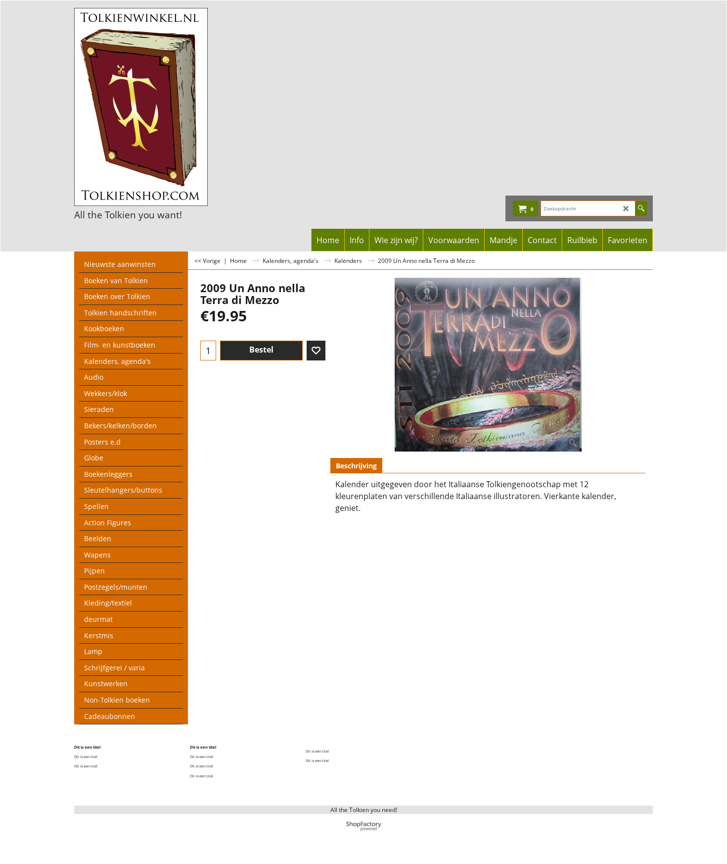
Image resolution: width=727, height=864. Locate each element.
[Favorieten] (316, 350)
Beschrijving (356, 465)
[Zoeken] (641, 208)
